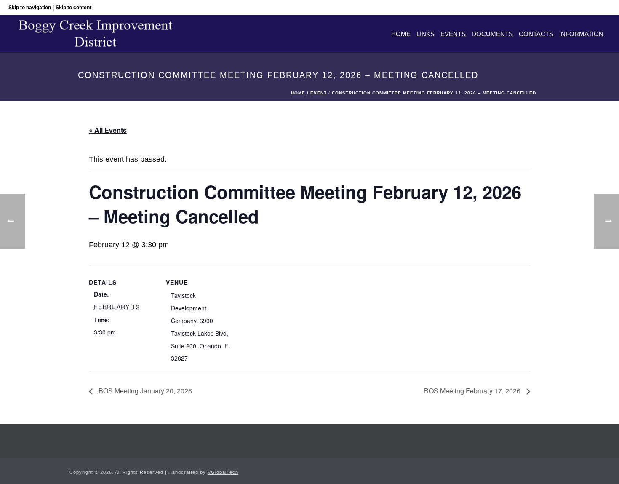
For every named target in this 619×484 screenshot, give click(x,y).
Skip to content (73, 8)
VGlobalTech (223, 472)
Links (425, 33)
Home (401, 33)
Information (581, 33)
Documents (492, 33)
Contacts (536, 33)
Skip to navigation (29, 8)
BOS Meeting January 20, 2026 (144, 391)
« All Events (108, 130)
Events (453, 33)
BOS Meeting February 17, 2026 (473, 391)
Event (318, 93)
